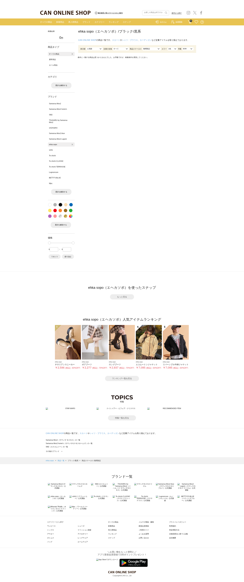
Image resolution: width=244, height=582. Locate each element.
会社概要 (172, 538)
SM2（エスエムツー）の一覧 (57, 447)
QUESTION (202, 22)
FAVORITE (196, 22)
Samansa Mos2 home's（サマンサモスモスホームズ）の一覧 (69, 443)
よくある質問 (144, 534)
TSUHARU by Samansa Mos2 (58, 121)
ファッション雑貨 (84, 530)
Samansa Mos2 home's (58, 109)
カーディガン (146, 40)
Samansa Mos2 (55, 104)
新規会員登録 (144, 526)
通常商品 (52, 59)
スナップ (127, 22)
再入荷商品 (73, 22)
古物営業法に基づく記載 (178, 534)
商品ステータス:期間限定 (91, 461)
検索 (165, 13)
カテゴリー (99, 22)
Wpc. (51, 183)
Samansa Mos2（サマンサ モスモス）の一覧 (63, 440)
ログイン (163, 22)
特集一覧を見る (122, 418)
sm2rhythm (53, 128)
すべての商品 (46, 22)
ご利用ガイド (144, 530)
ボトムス (50, 538)
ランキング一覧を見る (122, 378)
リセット (54, 257)
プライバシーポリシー (177, 522)
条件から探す (177, 13)
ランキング (114, 22)
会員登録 (179, 22)
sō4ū (51, 150)
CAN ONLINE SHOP (87, 40)
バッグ (49, 542)
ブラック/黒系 (73, 461)
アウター (50, 534)
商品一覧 (61, 461)
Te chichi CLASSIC (56, 161)
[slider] (49, 243)
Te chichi (52, 156)
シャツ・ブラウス (130, 40)
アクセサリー (83, 534)
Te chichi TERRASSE (57, 167)
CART (189, 21)
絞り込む (68, 257)
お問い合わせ (144, 538)
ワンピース (51, 526)
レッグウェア (83, 538)
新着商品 (60, 22)
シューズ (81, 526)
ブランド (86, 22)
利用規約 (172, 526)
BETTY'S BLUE (55, 178)
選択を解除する (61, 85)
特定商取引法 (174, 530)
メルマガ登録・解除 (146, 522)
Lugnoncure (53, 172)
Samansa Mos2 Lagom (58, 139)
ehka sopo (53, 145)
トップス (50, 530)
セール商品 (53, 65)
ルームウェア (83, 542)
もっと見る (122, 297)
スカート (116, 40)
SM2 (51, 115)
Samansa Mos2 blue (57, 133)
